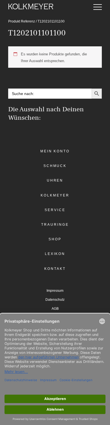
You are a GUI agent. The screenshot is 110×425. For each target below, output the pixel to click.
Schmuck (55, 166)
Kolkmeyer (55, 195)
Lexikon (55, 254)
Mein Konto (55, 151)
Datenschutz (55, 300)
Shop (55, 239)
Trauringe (55, 225)
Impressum (55, 291)
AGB (55, 309)
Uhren (55, 180)
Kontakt (54, 269)
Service (55, 210)
